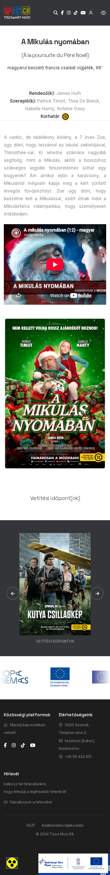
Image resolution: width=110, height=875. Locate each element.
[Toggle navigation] (103, 13)
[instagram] (14, 745)
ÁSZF (30, 825)
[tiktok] (23, 745)
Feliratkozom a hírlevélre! (31, 802)
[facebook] (5, 745)
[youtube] (32, 745)
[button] (12, 593)
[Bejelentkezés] (89, 12)
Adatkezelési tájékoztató (63, 825)
